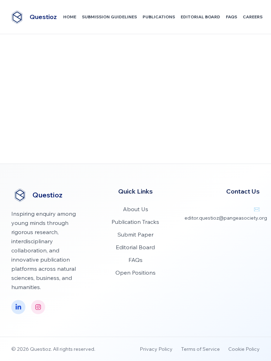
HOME (69, 16)
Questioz (43, 17)
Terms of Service (200, 349)
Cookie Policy (244, 349)
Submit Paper (135, 234)
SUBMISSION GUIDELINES (109, 16)
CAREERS (253, 16)
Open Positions (135, 272)
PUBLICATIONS (159, 16)
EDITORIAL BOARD (200, 16)
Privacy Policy (156, 349)
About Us (135, 209)
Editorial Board (135, 247)
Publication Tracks (135, 221)
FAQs (231, 16)
